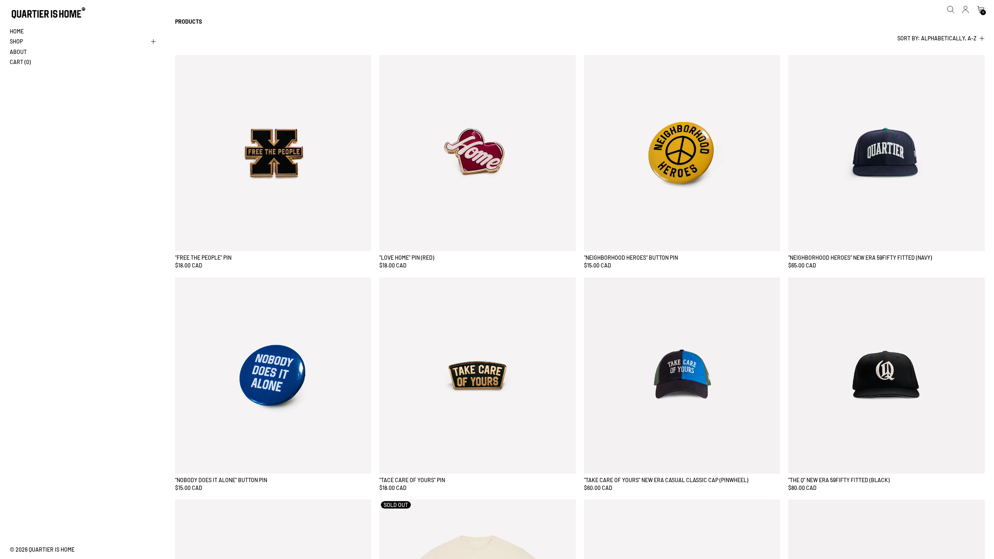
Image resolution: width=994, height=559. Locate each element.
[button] (951, 9)
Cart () (20, 62)
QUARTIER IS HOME (52, 549)
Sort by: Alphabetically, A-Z (937, 38)
